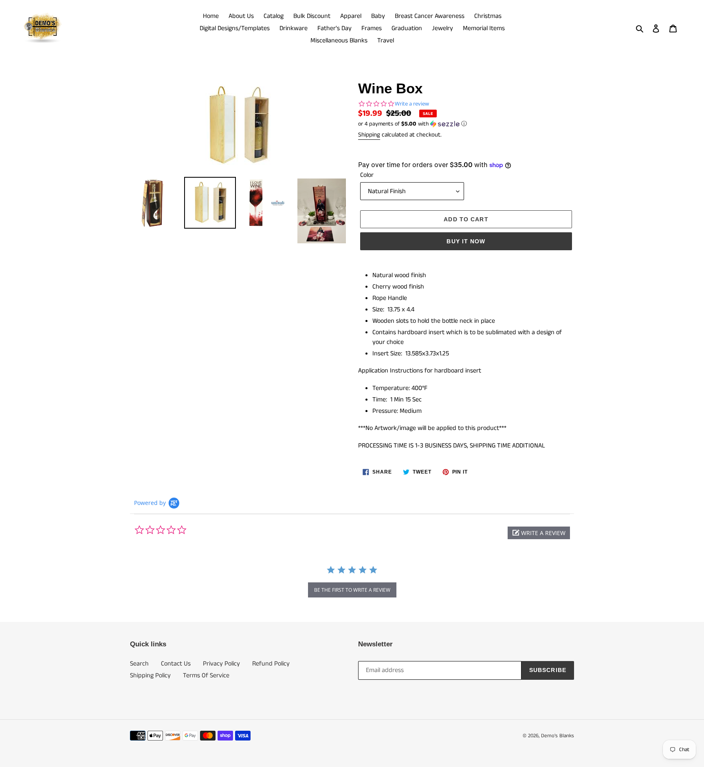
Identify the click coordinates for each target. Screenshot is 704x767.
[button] (412, 124)
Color (367, 175)
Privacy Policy (221, 663)
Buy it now (466, 241)
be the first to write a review (352, 589)
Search (139, 663)
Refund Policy (271, 663)
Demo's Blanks (557, 736)
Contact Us (176, 663)
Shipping (369, 134)
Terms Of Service (206, 675)
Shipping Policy (150, 675)
